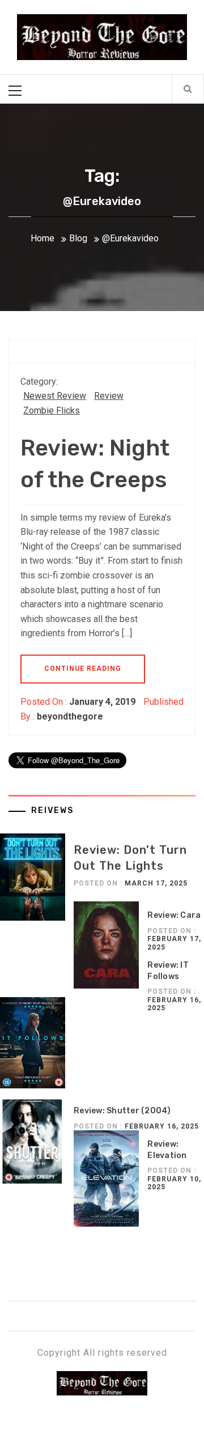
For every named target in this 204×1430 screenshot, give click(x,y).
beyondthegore (70, 716)
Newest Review (54, 395)
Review (109, 395)
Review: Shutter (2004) (122, 1111)
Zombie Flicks (51, 410)
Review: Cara (174, 915)
